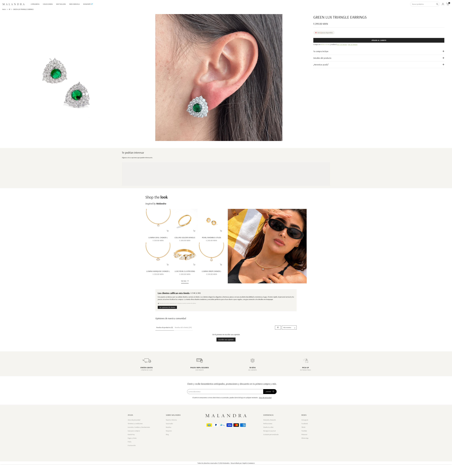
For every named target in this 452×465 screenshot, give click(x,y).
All (9, 9)
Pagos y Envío (132, 438)
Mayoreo (169, 431)
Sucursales (169, 423)
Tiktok (303, 427)
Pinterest (304, 434)
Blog (167, 434)
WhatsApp (304, 438)
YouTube (304, 431)
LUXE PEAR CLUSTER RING (185, 271)
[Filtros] (278, 328)
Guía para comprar (134, 431)
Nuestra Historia (171, 420)
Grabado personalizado (271, 434)
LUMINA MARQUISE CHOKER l (158, 271)
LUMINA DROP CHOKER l (211, 271)
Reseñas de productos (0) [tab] (164, 327)
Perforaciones (267, 423)
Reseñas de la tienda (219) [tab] (183, 327)
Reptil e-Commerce (248, 463)
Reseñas (168, 427)
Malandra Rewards (269, 420)
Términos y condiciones (135, 423)
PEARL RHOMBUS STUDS (211, 237)
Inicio (4, 9)
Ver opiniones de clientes (167, 307)
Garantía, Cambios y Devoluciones (139, 427)
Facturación (132, 445)
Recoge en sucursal (269, 431)
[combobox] (422, 4)
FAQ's (129, 442)
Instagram (304, 420)
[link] (267, 246)
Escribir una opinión (226, 339)
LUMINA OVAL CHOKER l (158, 237)
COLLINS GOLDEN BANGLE (185, 237)
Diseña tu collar (268, 427)
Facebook (304, 423)
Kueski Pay (131, 434)
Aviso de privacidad (265, 398)
